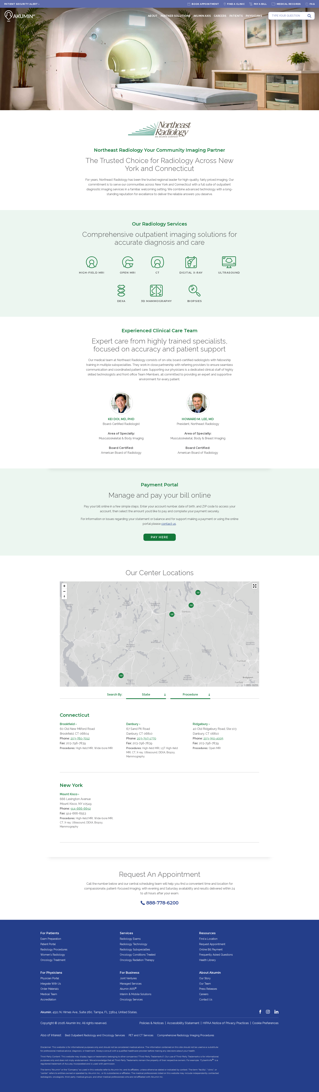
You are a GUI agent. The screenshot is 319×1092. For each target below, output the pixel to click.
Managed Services (131, 983)
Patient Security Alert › (22, 4)
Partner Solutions (176, 15)
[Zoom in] (64, 586)
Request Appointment (212, 944)
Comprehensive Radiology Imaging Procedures (185, 1035)
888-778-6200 (162, 903)
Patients (236, 15)
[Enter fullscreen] (254, 586)
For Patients (49, 933)
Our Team (205, 983)
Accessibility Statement (183, 1023)
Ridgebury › (201, 724)
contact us (168, 524)
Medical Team (48, 994)
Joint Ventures (128, 978)
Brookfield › (68, 724)
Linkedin (276, 1010)
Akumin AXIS (202, 15)
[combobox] (146, 694)
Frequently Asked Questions (216, 954)
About (153, 15)
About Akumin (210, 972)
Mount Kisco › (69, 794)
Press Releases (208, 988)
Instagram (268, 1010)
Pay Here (155, 538)
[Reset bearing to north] (64, 596)
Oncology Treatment (52, 960)
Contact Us (205, 999)
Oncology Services (131, 999)
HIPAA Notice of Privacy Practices (226, 1023)
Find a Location (208, 938)
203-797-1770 (146, 738)
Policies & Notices (151, 1023)
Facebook (260, 1010)
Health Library (207, 960)
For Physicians (51, 972)
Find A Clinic (236, 4)
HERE (255, 684)
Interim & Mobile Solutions (135, 994)
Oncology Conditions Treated (137, 954)
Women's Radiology (52, 954)
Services (126, 933)
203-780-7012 (80, 738)
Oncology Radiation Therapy (137, 960)
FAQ (312, 4)
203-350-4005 (213, 738)
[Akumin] (20, 16)
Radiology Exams (130, 938)
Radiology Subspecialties (135, 949)
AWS (248, 684)
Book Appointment (205, 4)
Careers (220, 15)
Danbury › (133, 724)
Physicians (254, 15)
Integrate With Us (50, 983)
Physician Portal (49, 978)
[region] (159, 634)
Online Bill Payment (210, 949)
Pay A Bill (260, 4)
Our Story (205, 978)
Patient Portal (48, 944)
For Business (129, 972)
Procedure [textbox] (190, 694)
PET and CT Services (141, 1035)
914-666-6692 (81, 808)
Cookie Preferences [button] (265, 1023)
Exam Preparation (50, 938)
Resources (207, 933)
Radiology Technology (133, 944)
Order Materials (49, 988)
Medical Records (289, 4)
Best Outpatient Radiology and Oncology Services (95, 1035)
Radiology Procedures (53, 949)
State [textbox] (146, 694)
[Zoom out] (64, 591)
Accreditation (48, 999)
